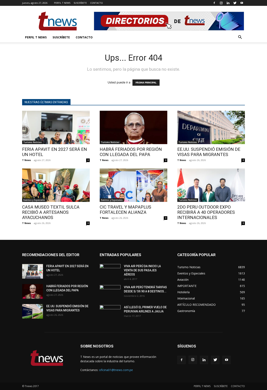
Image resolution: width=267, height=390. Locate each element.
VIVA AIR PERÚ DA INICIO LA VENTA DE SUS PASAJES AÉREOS (142, 270)
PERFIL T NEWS (62, 2)
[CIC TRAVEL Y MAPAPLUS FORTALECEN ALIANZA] (133, 185)
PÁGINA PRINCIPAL (146, 82)
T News (26, 160)
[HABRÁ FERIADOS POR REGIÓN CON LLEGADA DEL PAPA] (133, 127)
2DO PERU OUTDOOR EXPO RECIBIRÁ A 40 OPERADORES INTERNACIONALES (206, 212)
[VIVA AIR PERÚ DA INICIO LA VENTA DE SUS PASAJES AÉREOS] (110, 271)
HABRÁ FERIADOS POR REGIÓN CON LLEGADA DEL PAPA (131, 152)
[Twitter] (235, 3)
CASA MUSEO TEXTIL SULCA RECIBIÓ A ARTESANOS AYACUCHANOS (50, 212)
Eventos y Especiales (34, 200)
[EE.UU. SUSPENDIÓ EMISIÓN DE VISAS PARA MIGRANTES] (211, 127)
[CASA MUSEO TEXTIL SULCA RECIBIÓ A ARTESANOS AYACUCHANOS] (56, 185)
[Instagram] (221, 3)
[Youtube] (242, 3)
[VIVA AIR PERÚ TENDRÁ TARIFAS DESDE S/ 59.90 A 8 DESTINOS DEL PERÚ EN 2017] (110, 292)
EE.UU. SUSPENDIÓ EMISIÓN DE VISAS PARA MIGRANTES (208, 152)
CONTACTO (96, 2)
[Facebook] (214, 3)
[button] (240, 38)
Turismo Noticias (32, 142)
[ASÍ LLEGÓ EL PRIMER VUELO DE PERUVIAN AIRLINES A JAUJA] (110, 312)
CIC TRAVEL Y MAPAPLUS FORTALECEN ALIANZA (125, 210)
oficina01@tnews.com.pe (116, 370)
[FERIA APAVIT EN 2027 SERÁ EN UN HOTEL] (56, 127)
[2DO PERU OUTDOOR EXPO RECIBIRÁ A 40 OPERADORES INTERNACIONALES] (211, 185)
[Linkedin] (228, 3)
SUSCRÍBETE (80, 2)
